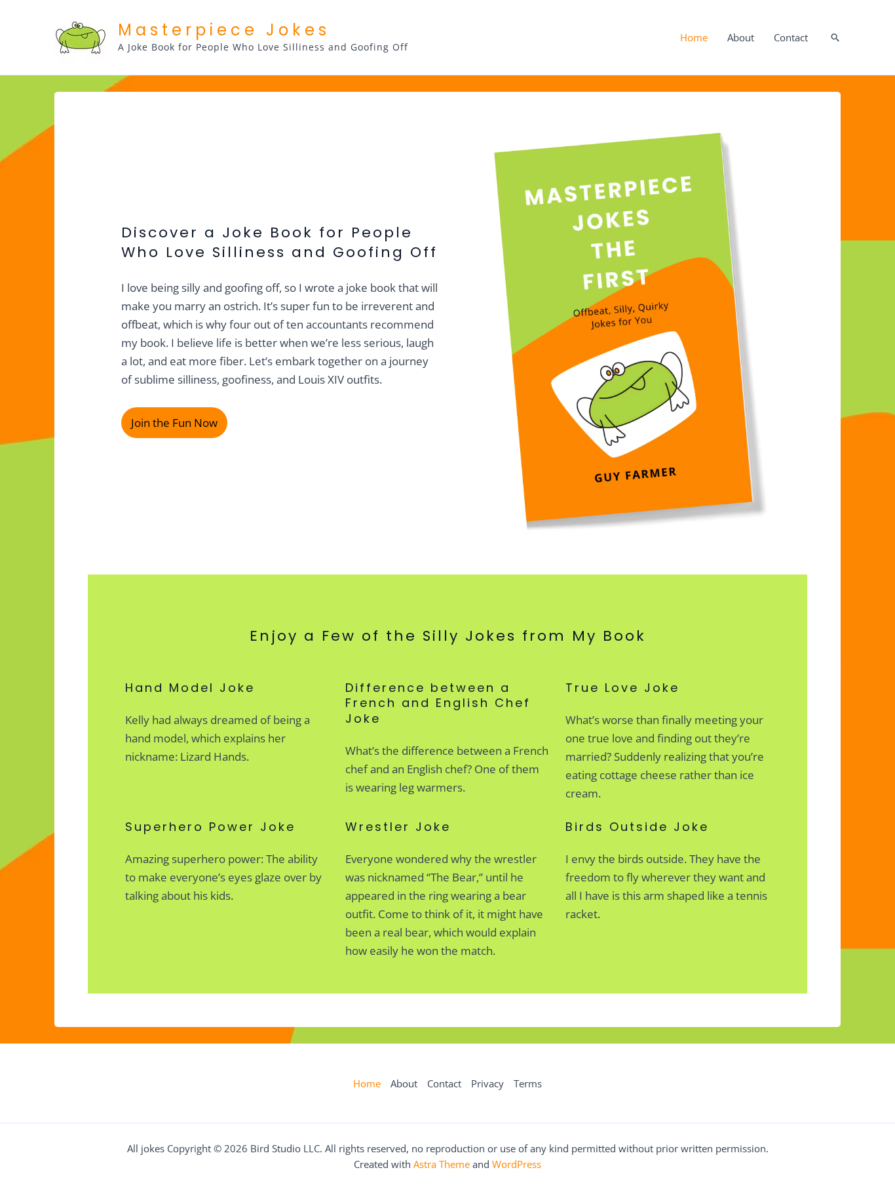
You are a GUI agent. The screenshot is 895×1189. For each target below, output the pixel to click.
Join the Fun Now (174, 422)
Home (694, 37)
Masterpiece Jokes (224, 30)
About (740, 37)
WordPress (516, 1164)
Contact (791, 37)
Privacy (487, 1083)
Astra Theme (441, 1164)
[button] (836, 38)
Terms (528, 1083)
